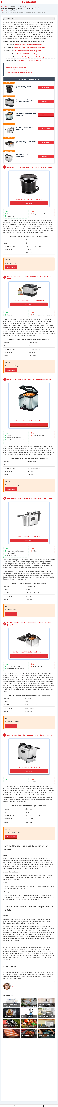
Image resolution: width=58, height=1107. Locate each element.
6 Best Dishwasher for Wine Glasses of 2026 (19, 72)
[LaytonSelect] (1, 6)
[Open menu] (11, 2)
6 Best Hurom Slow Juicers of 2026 (16, 67)
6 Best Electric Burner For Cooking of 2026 (19, 70)
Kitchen (5, 6)
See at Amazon (46, 87)
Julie (3, 10)
